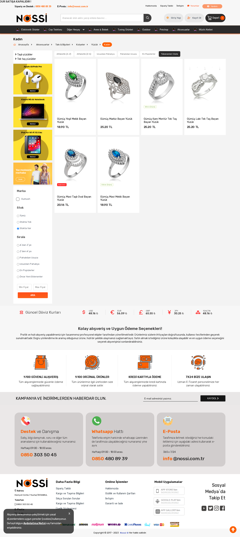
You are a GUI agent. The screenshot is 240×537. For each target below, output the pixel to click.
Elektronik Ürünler (30, 29)
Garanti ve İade (114, 503)
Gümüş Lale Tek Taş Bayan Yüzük (203, 120)
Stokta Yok (25, 222)
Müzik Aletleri (206, 29)
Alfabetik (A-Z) (64, 54)
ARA (32, 295)
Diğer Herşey (73, 29)
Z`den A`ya (25, 251)
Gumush (25, 199)
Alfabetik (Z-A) (84, 54)
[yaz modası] (32, 174)
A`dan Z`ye (25, 245)
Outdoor (146, 29)
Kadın (107, 44)
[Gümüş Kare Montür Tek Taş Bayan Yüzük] (162, 85)
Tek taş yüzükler (26, 58)
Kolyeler (80, 44)
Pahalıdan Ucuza (29, 257)
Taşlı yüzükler (25, 54)
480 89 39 (110, 458)
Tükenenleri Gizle (169, 54)
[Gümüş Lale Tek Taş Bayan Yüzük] (205, 85)
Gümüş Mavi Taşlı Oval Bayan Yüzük (74, 198)
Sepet (217, 17)
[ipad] (32, 145)
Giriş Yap (176, 18)
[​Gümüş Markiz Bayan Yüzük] (118, 85)
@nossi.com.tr (184, 458)
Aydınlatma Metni (34, 523)
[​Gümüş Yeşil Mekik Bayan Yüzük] (75, 85)
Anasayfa (23, 44)
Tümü (22, 215)
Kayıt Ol (196, 18)
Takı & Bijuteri (63, 44)
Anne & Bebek (101, 29)
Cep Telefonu (55, 29)
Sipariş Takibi (166, 6)
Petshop (164, 29)
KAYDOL (212, 398)
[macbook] (32, 112)
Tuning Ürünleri (125, 29)
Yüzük (94, 44)
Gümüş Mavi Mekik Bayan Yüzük (115, 198)
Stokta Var (25, 228)
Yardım (214, 6)
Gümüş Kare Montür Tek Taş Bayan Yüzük (160, 120)
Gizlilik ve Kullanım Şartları (120, 493)
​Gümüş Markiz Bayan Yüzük (116, 118)
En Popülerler (27, 270)
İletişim (180, 6)
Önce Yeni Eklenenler (31, 276)
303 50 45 (39, 455)
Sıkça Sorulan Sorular (68, 498)
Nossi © (124, 533)
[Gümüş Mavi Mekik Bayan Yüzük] (118, 163)
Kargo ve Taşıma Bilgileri (70, 493)
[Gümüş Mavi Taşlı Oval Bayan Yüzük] (75, 163)
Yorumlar (194, 6)
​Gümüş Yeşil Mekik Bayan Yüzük (71, 120)
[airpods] (32, 79)
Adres (20, 491)
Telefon (19, 500)
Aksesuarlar (183, 29)
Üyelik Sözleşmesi (66, 508)
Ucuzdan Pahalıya (29, 264)
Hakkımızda (151, 6)
